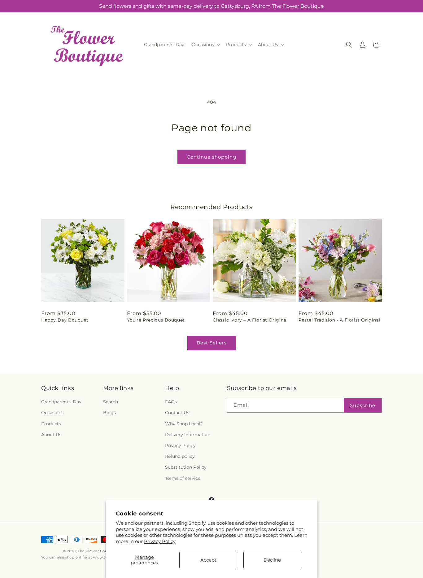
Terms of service (182, 478)
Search (110, 402)
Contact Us (177, 413)
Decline (272, 560)
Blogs (109, 413)
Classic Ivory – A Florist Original (250, 320)
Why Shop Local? (184, 424)
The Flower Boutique (97, 551)
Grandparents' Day (61, 402)
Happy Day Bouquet (64, 320)
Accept (208, 560)
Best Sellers (212, 343)
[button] (205, 44)
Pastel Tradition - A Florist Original (339, 320)
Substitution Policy (186, 467)
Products (51, 424)
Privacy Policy (160, 541)
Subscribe (362, 405)
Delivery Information (187, 434)
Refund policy (180, 456)
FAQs (171, 402)
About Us (51, 434)
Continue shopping (211, 157)
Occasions (52, 413)
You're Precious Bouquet (156, 320)
